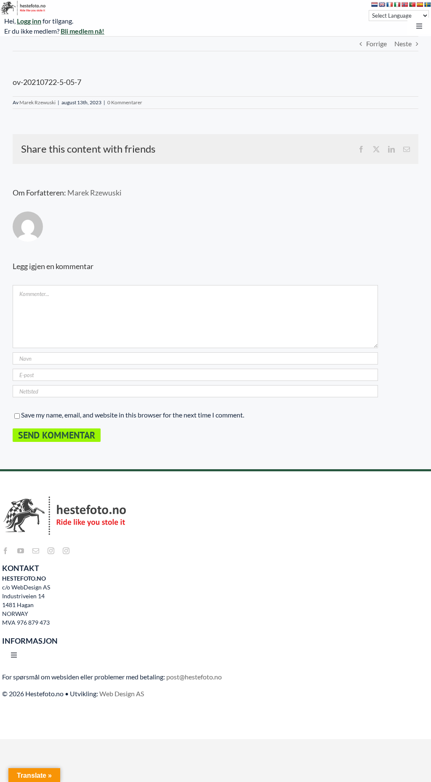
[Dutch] (374, 5)
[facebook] (5, 550)
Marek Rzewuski (37, 102)
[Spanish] (420, 5)
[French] (389, 5)
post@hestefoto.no (194, 677)
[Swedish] (427, 5)
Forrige (376, 44)
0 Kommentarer (124, 102)
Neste (403, 44)
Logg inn (29, 21)
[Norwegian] (405, 5)
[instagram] (51, 550)
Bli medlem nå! (82, 31)
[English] (382, 5)
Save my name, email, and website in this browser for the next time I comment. (132, 415)
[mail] (35, 550)
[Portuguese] (412, 5)
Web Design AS (121, 693)
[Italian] (397, 5)
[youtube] (20, 550)
